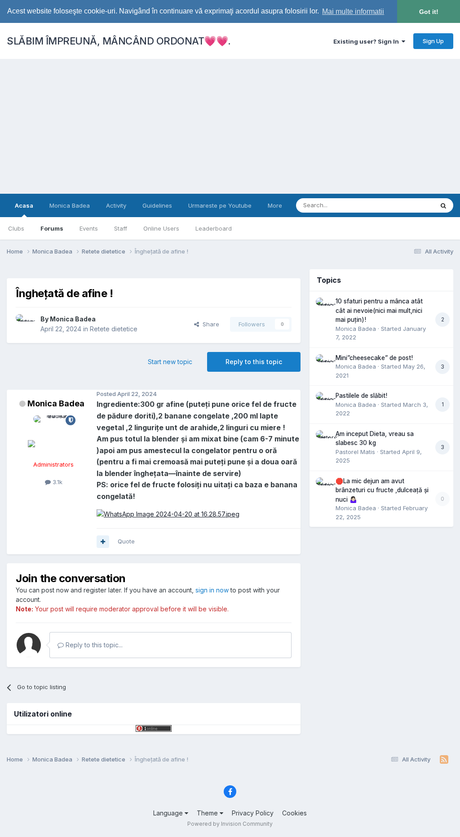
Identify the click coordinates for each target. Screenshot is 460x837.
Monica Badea (69, 205)
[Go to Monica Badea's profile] (25, 324)
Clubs (16, 228)
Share (209, 324)
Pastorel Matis (355, 451)
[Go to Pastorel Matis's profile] (323, 437)
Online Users (161, 228)
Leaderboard (213, 228)
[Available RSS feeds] (444, 759)
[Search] (443, 205)
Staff (120, 228)
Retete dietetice (113, 329)
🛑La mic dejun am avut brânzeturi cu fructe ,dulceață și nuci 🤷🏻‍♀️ (382, 490)
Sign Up (433, 41)
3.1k (56, 481)
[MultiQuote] (103, 541)
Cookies (294, 813)
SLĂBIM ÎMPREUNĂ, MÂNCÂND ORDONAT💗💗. (119, 41)
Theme (208, 813)
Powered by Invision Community (230, 823)
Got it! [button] (428, 11)
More (275, 205)
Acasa (24, 205)
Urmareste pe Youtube (220, 205)
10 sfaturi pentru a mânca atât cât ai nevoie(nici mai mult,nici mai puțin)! (379, 310)
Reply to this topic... (93, 645)
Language (169, 813)
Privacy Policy (253, 813)
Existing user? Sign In (367, 41)
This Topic (407, 205)
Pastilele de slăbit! (361, 395)
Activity (116, 205)
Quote (126, 541)
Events (89, 228)
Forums (51, 228)
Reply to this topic (254, 361)
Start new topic (170, 361)
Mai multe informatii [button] (353, 11)
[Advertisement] (230, 126)
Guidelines (157, 205)
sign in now (212, 590)
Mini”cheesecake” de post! (374, 357)
